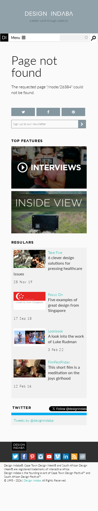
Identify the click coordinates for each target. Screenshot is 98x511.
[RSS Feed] (74, 456)
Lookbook (55, 330)
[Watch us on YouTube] (49, 456)
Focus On (55, 294)
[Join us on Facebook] (48, 112)
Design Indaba (32, 480)
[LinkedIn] (66, 456)
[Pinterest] (32, 456)
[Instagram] (40, 456)
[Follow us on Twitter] (23, 112)
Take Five (55, 252)
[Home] (49, 14)
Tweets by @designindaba (34, 420)
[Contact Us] (82, 456)
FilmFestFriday (59, 361)
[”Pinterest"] (73, 112)
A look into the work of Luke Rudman (66, 338)
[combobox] (74, 37)
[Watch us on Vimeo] (57, 456)
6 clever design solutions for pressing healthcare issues (48, 266)
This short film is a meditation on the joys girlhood (64, 372)
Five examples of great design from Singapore (63, 305)
